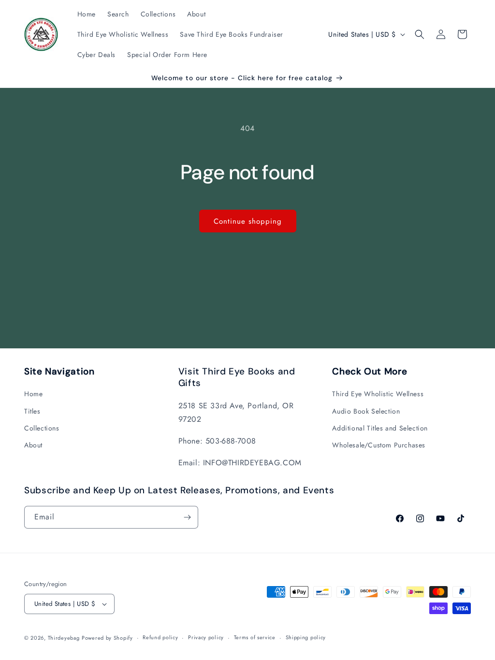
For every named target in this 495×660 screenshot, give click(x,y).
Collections (41, 428)
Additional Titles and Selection (380, 428)
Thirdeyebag (64, 638)
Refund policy (160, 637)
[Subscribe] (187, 517)
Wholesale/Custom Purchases (378, 445)
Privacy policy (206, 637)
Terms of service (255, 637)
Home (33, 394)
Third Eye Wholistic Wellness (377, 394)
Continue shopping (248, 221)
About (33, 445)
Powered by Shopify (107, 638)
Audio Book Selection (366, 411)
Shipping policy (306, 637)
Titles (32, 411)
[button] (419, 34)
